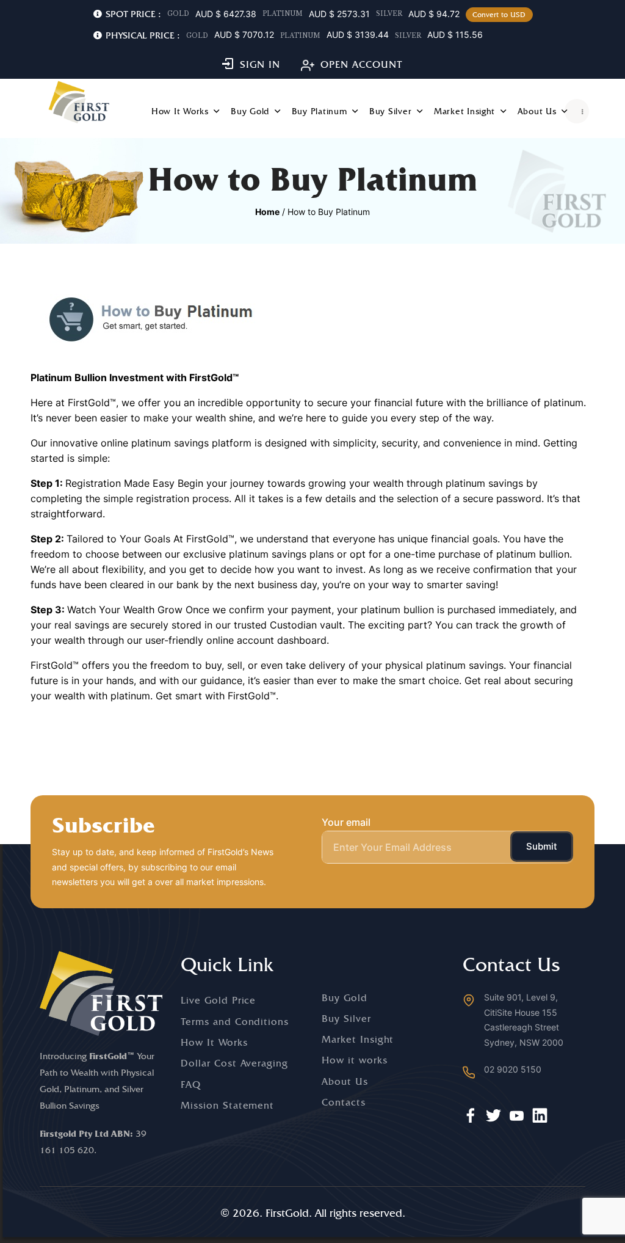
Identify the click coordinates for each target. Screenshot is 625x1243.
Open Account (361, 64)
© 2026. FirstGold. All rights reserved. (312, 1212)
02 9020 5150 (512, 1069)
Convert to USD (499, 14)
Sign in (260, 64)
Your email (346, 822)
